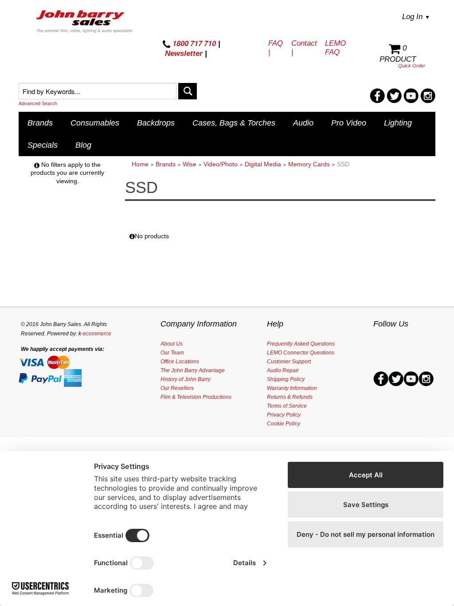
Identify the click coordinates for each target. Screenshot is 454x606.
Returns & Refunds (290, 397)
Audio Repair (283, 370)
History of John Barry (185, 379)
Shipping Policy (286, 379)
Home (140, 164)
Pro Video (348, 122)
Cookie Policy (283, 424)
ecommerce (97, 334)
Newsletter (184, 53)
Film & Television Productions (195, 397)
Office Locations (179, 361)
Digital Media (263, 164)
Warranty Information (292, 388)
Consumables (94, 122)
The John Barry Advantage (192, 370)
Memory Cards (309, 164)
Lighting (398, 122)
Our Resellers (177, 388)
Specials (42, 145)
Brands (40, 122)
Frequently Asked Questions (301, 344)
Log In (416, 16)
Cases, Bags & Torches (233, 122)
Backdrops (156, 122)
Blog (83, 145)
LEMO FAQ (335, 47)
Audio (303, 122)
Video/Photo (221, 164)
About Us (171, 344)
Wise (189, 164)
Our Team (172, 353)
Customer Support (289, 361)
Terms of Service (287, 406)
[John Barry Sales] (85, 22)
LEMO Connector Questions (300, 353)
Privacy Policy (284, 415)
